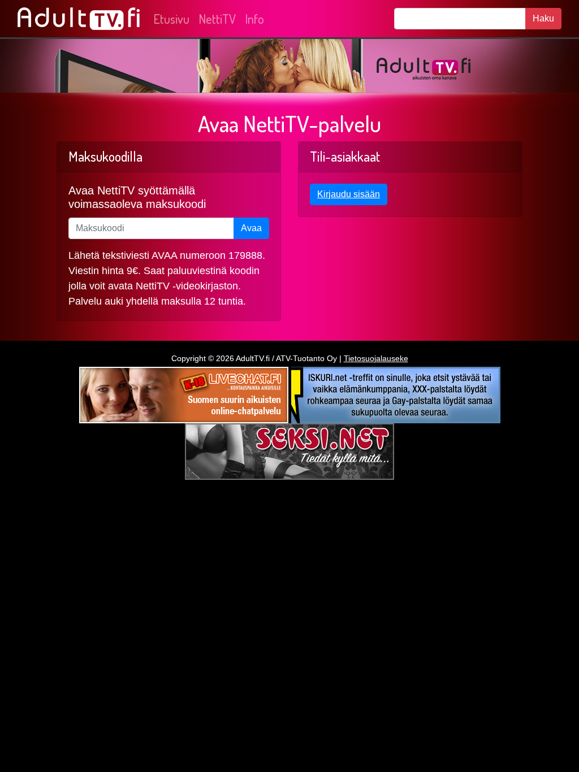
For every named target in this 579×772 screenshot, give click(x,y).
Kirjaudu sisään (348, 194)
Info (254, 19)
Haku (543, 18)
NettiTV (217, 19)
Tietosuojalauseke (376, 358)
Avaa (251, 228)
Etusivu (171, 19)
